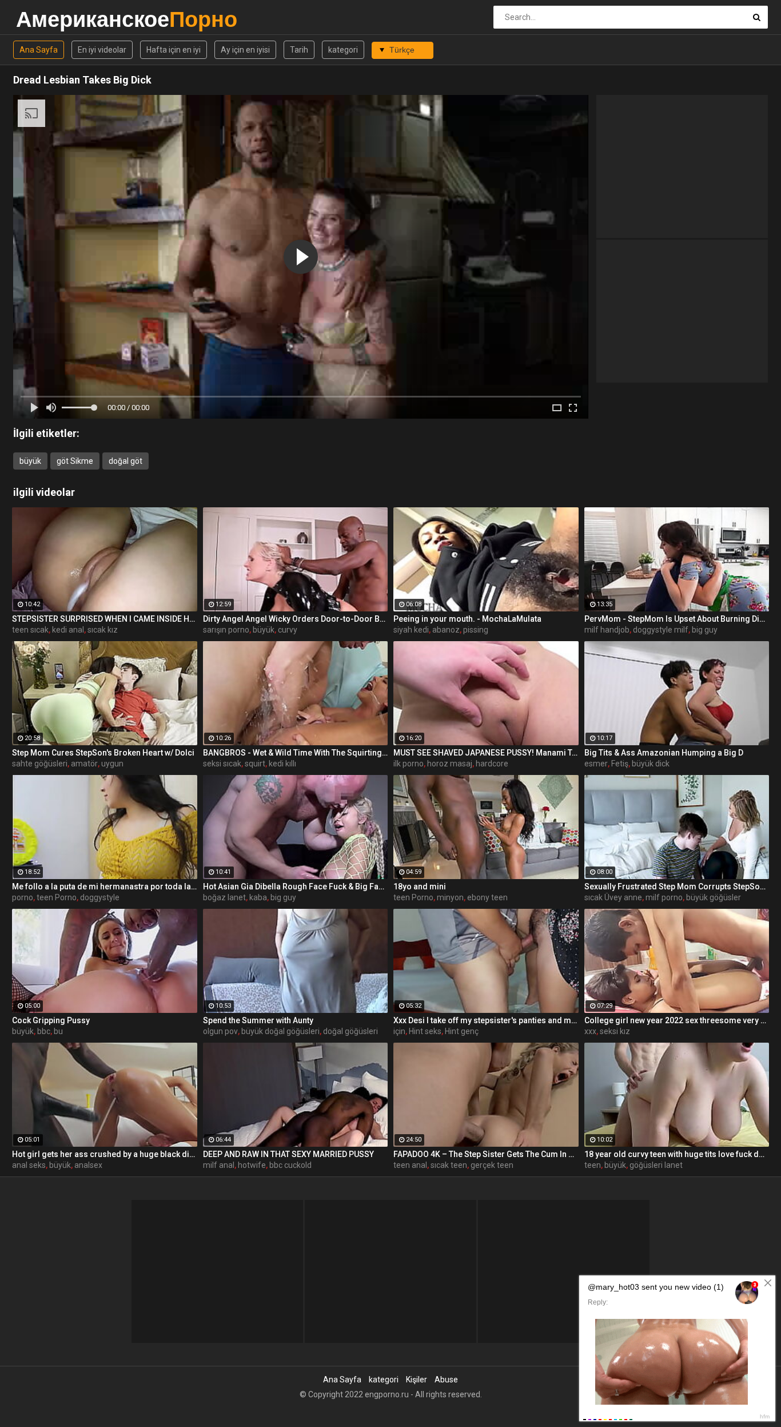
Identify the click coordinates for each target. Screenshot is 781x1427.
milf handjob (606, 629)
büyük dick (651, 763)
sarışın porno (226, 629)
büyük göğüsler (713, 897)
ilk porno (408, 763)
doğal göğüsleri (350, 1031)
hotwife (252, 1165)
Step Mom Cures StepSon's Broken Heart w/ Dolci (103, 752)
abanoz (446, 629)
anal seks (29, 1165)
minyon (450, 897)
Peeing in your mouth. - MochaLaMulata (467, 618)
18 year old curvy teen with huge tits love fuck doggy (677, 1154)
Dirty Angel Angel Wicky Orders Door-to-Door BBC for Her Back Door (295, 618)
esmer (596, 763)
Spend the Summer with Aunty (258, 1020)
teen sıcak (30, 629)
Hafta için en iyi (173, 49)
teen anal (410, 1165)
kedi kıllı (282, 763)
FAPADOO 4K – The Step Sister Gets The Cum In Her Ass (486, 1154)
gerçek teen (492, 1165)
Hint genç (462, 1031)
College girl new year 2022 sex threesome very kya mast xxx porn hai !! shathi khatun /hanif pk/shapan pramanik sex (677, 1020)
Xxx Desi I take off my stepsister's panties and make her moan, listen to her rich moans (486, 1020)
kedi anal (68, 629)
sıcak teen (449, 1165)
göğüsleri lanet (656, 1165)
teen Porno (57, 897)
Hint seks (425, 1031)
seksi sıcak (222, 763)
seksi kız (615, 1031)
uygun (112, 763)
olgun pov (220, 1031)
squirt (255, 763)
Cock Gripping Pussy (51, 1020)
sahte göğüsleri (39, 763)
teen (592, 1165)
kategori (343, 49)
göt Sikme (75, 461)
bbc (43, 1031)
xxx (590, 1031)
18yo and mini (419, 886)
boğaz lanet (224, 897)
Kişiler (416, 1379)
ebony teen (487, 897)
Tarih (299, 49)
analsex (88, 1165)
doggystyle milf (660, 629)
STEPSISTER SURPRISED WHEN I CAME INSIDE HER (104, 618)
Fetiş (619, 763)
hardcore (492, 763)
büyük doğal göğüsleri (280, 1031)
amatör (84, 763)
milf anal (218, 1165)
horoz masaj (449, 763)
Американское (46, 19)
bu (58, 1031)
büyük (30, 461)
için (399, 1031)
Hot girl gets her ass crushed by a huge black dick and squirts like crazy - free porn (104, 1154)
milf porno (664, 897)
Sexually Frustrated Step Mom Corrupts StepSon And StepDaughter (677, 886)
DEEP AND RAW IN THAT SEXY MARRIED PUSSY (288, 1154)
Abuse (446, 1379)
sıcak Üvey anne (613, 897)
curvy (287, 629)
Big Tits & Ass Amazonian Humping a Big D (663, 752)
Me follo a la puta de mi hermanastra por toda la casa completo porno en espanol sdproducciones (104, 886)
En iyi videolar (102, 49)
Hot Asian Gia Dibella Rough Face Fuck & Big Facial (295, 886)
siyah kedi (411, 629)
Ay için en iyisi (245, 49)
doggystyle (99, 897)
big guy (705, 629)
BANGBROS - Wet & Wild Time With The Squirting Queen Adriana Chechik (295, 752)
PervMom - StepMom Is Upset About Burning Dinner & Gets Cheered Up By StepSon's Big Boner (677, 618)
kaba (258, 897)
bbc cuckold (290, 1165)
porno (22, 897)
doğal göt (125, 461)
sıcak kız (102, 629)
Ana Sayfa (38, 49)
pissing (475, 629)
